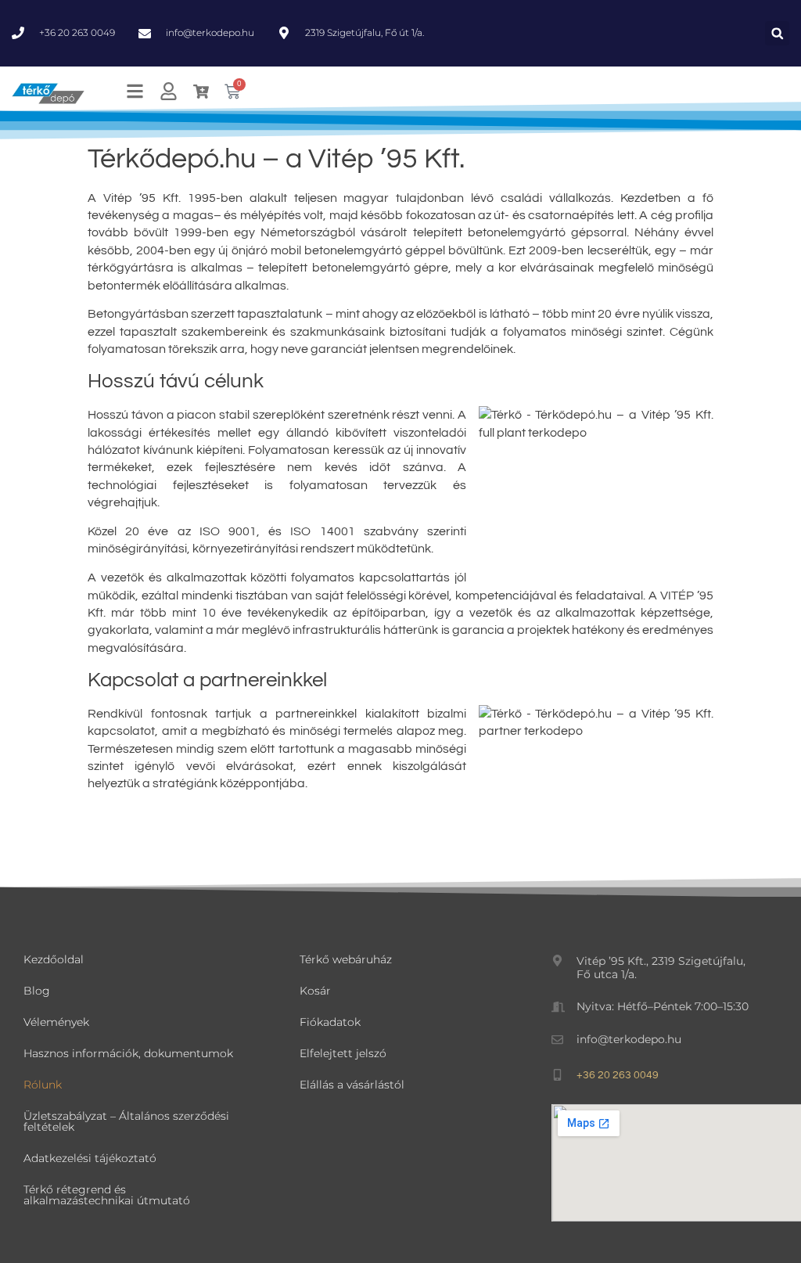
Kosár (315, 991)
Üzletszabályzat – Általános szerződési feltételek (126, 1121)
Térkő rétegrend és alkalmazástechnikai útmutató (106, 1194)
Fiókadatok (330, 1022)
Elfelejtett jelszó (343, 1053)
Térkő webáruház (346, 959)
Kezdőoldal (53, 959)
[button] (777, 33)
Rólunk (42, 1085)
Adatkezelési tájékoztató (89, 1158)
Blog (36, 991)
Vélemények (56, 1022)
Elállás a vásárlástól (352, 1085)
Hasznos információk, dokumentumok (128, 1053)
